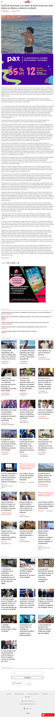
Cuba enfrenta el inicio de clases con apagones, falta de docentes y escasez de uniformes (26, 312)
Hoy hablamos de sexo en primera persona (44, 352)
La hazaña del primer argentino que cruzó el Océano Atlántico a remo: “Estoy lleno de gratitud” (27, 354)
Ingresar (28, 697)
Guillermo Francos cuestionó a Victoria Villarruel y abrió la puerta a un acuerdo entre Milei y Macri (27, 603)
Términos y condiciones (33, 694)
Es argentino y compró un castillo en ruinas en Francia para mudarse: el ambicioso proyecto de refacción (8, 444)
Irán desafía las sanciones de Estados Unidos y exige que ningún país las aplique (44, 629)
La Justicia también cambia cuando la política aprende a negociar (19, 331)
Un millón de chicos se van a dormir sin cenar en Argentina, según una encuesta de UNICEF (27, 414)
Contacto (9, 694)
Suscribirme (27, 677)
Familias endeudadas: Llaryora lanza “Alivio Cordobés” (8, 628)
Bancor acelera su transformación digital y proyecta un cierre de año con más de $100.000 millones (26, 317)
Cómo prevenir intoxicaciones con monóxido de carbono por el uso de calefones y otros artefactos (45, 444)
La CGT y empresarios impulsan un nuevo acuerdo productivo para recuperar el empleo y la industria (9, 477)
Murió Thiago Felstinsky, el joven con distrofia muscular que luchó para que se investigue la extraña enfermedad (8, 384)
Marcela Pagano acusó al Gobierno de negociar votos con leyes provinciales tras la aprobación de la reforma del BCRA (9, 604)
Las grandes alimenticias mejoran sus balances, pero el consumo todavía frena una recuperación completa (45, 575)
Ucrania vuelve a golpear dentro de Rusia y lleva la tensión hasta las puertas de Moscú (25, 322)
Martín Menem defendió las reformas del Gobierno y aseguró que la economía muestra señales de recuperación (45, 537)
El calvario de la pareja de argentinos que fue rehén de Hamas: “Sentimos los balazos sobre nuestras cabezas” (45, 383)
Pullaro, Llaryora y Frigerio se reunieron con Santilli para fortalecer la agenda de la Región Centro (45, 603)
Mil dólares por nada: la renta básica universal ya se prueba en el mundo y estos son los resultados (8, 415)
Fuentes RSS (45, 694)
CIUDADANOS (5, 11)
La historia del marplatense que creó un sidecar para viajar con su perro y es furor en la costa (8, 354)
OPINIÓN (3, 332)
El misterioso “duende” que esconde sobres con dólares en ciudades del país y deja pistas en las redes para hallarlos (27, 384)
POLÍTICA (3, 320)
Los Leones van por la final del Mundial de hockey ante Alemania (27, 476)
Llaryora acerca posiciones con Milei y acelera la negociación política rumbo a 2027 (24, 327)
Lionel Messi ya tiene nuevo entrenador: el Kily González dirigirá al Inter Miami (45, 505)
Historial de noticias (19, 694)
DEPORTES (22, 482)
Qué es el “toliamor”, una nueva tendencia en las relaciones (45, 412)
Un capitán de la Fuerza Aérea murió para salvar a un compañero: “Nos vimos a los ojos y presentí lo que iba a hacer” (27, 445)
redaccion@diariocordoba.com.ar (27, 704)
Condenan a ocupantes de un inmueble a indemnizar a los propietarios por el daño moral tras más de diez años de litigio (8, 576)
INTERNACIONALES (6, 314)
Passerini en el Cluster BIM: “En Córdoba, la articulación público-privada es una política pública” (27, 630)
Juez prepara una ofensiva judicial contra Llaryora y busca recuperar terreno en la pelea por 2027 (8, 656)
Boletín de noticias (6, 667)
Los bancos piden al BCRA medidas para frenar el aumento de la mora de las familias (27, 573)
